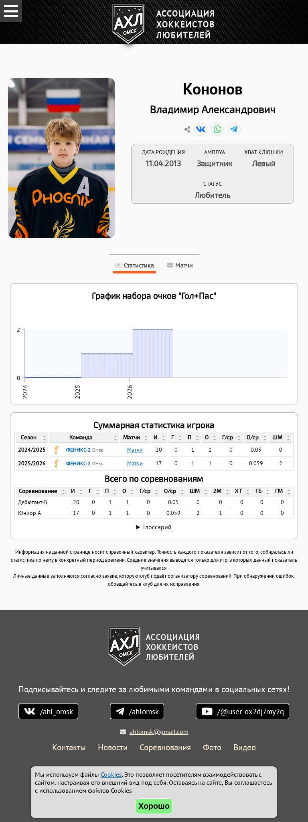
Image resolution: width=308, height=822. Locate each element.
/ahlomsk (144, 711)
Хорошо (154, 806)
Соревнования (165, 748)
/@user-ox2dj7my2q (250, 711)
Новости (113, 748)
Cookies (111, 774)
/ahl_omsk (56, 711)
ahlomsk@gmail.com (159, 731)
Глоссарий (157, 527)
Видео (244, 748)
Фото (212, 748)
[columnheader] (32, 438)
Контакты (69, 748)
